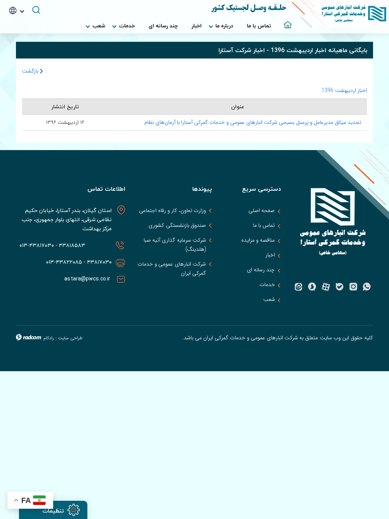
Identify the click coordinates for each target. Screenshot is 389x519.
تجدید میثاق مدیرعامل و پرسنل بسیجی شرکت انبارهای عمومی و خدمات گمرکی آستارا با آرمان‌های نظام (252, 122)
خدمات (267, 284)
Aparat (326, 287)
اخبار (270, 255)
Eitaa (298, 287)
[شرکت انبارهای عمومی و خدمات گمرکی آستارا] (340, 14)
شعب (269, 299)
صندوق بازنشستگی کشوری (177, 225)
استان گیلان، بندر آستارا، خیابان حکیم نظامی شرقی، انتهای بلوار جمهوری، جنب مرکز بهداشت (67, 219)
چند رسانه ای (261, 270)
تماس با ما (264, 225)
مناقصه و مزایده (258, 240)
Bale (339, 287)
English (27, 33)
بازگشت (31, 71)
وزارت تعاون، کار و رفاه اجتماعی (172, 210)
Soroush (312, 287)
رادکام (48, 338)
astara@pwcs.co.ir (88, 278)
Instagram (353, 287)
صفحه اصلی (261, 210)
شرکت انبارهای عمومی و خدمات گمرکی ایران (172, 268)
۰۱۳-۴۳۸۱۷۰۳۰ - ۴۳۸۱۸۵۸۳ (50, 245)
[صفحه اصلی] (285, 22)
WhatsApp (367, 287)
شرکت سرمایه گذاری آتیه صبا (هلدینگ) (175, 244)
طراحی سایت (70, 338)
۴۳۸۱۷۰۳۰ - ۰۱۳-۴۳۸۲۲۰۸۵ (79, 262)
